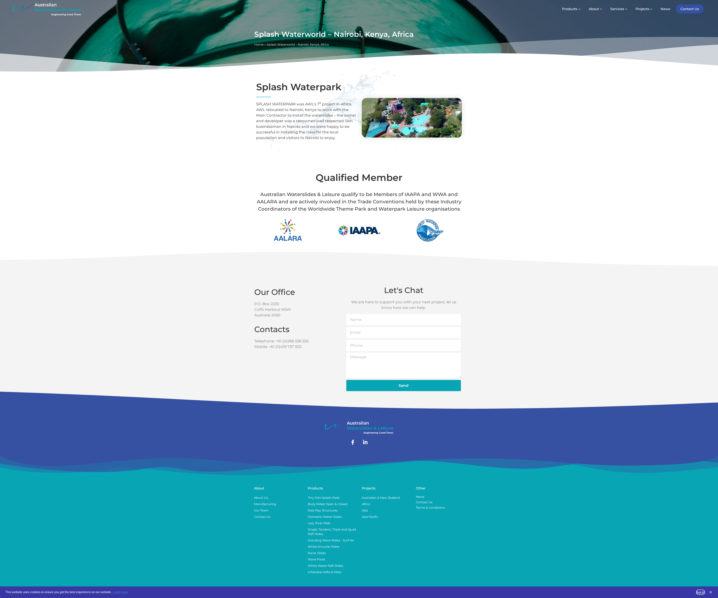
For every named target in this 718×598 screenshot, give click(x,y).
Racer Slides (317, 553)
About (259, 488)
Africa (366, 504)
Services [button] (617, 9)
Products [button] (569, 9)
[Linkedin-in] (365, 442)
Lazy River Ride (319, 523)
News (665, 9)
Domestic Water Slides (325, 517)
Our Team (261, 510)
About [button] (594, 9)
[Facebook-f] (352, 442)
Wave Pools (316, 559)
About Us (261, 498)
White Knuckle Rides (323, 546)
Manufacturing (265, 504)
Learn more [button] (120, 592)
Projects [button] (642, 9)
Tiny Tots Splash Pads (324, 498)
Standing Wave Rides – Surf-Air (331, 540)
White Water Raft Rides (325, 566)
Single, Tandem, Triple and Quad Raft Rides (332, 532)
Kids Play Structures (323, 510)
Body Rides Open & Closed (328, 504)
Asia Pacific (370, 517)
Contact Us (689, 9)
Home (259, 44)
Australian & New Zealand (381, 498)
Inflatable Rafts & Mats (324, 572)
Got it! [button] (700, 592)
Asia (365, 510)
